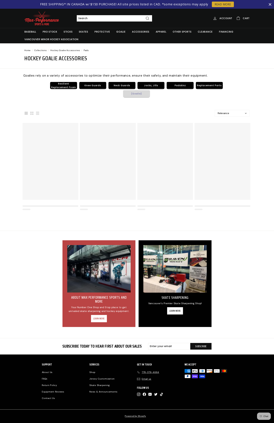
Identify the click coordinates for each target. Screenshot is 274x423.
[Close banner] (270, 4)
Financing (226, 31)
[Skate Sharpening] (175, 269)
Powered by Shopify (135, 416)
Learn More (99, 318)
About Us (47, 372)
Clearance (205, 31)
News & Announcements (103, 391)
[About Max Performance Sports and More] (99, 268)
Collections (40, 50)
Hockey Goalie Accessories (65, 50)
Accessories (140, 31)
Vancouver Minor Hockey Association (51, 39)
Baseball (30, 31)
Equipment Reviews (53, 391)
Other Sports (182, 31)
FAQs (44, 378)
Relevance (223, 113)
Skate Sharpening (99, 385)
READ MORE (223, 4)
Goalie (121, 31)
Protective (102, 31)
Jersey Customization (102, 378)
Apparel (161, 31)
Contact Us (48, 398)
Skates (83, 31)
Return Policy (49, 385)
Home (27, 50)
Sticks (68, 31)
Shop (92, 372)
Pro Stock (50, 31)
